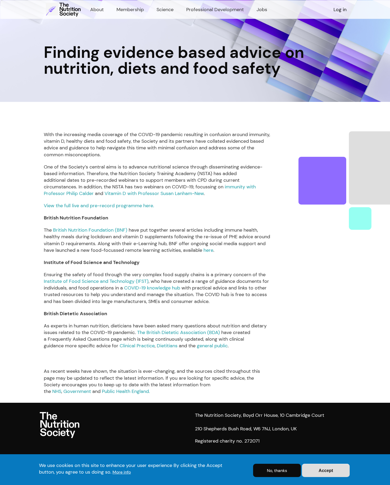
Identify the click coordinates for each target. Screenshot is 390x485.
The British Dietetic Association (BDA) (178, 332)
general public (212, 346)
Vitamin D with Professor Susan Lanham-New (154, 193)
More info (121, 472)
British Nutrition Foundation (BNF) (90, 230)
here (208, 250)
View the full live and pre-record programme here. (99, 205)
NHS (56, 391)
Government (77, 391)
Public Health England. (126, 391)
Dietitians (167, 346)
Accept (326, 470)
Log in (339, 9)
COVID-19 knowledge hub (152, 288)
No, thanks (277, 470)
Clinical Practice (137, 346)
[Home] (64, 10)
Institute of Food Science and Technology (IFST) (96, 281)
